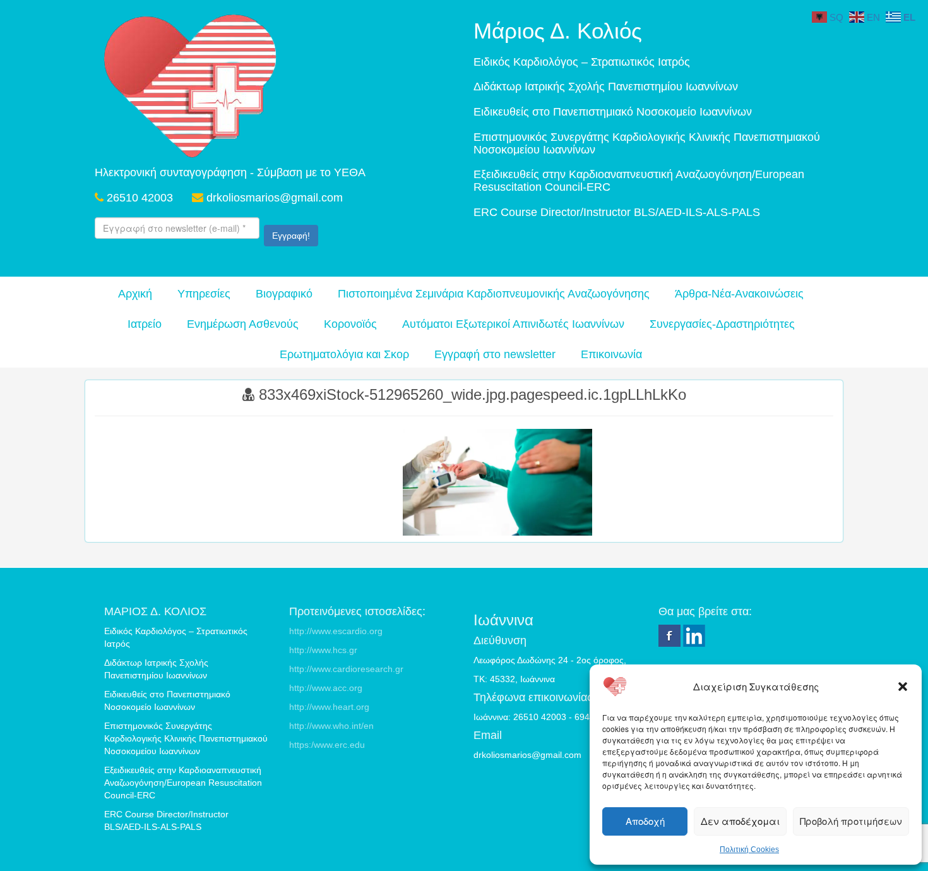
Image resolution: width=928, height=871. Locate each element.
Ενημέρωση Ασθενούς (243, 324)
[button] (902, 686)
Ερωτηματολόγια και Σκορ (344, 354)
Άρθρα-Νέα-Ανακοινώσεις (739, 293)
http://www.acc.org (325, 688)
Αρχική (135, 293)
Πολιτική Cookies (749, 849)
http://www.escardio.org (336, 631)
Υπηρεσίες (203, 293)
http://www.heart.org (329, 707)
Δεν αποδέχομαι (740, 820)
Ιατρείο (145, 324)
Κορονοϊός (350, 324)
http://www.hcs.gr (323, 650)
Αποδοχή (645, 820)
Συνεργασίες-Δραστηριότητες (722, 324)
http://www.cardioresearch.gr (346, 669)
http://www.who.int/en (331, 726)
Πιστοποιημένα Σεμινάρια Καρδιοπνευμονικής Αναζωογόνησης (494, 293)
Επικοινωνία (611, 354)
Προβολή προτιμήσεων (851, 820)
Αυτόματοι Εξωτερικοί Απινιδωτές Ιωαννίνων (513, 324)
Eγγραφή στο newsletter (495, 354)
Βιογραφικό (284, 293)
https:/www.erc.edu (327, 745)
